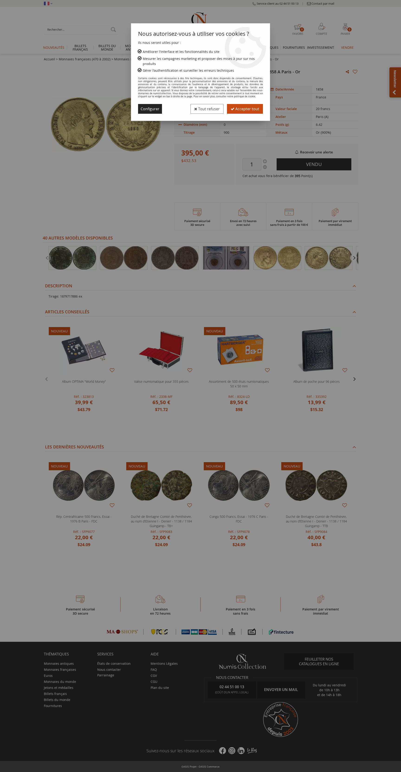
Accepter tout (246, 108)
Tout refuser (208, 108)
